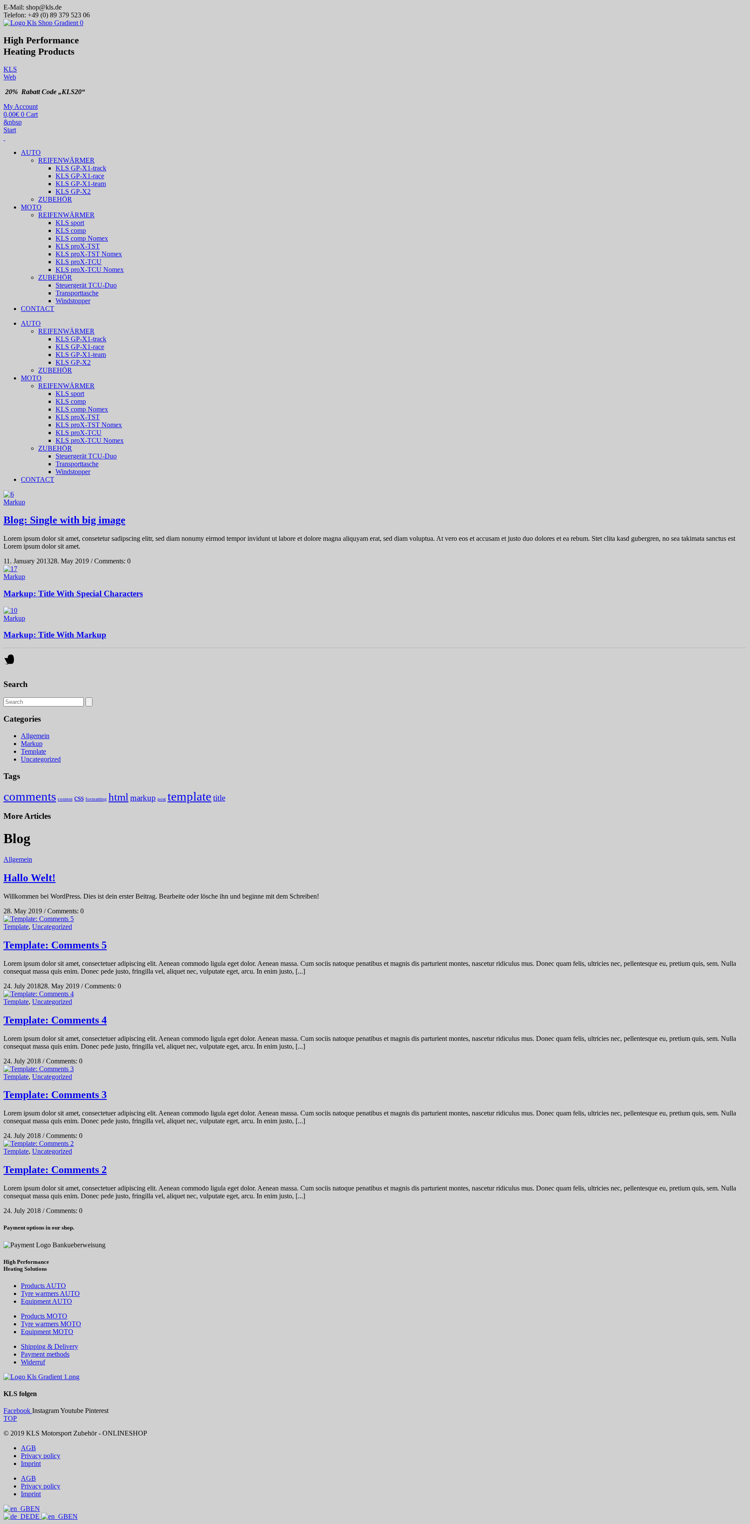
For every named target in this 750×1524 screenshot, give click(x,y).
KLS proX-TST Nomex (89, 254)
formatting (96, 799)
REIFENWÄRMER (66, 160)
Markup (14, 502)
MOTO (31, 207)
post (162, 799)
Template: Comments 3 (55, 1094)
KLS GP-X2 (73, 191)
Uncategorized (41, 759)
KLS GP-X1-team (81, 183)
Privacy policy (40, 1455)
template (189, 796)
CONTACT (37, 308)
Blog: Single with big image (64, 520)
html (118, 797)
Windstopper (73, 300)
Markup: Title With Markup (54, 634)
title (219, 797)
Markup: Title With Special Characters (73, 593)
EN (35, 1508)
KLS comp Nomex (82, 238)
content (65, 799)
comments (29, 796)
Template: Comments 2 (55, 1169)
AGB (28, 1448)
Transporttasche (77, 293)
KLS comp (71, 230)
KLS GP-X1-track (81, 168)
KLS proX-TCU (79, 261)
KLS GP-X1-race (80, 176)
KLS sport (70, 222)
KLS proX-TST (78, 246)
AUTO (31, 152)
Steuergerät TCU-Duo (86, 285)
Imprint (31, 1463)
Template (33, 751)
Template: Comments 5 (55, 945)
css (79, 797)
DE (35, 1516)
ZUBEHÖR (55, 199)
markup (143, 797)
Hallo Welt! (29, 877)
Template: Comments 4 (55, 1020)
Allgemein (35, 735)
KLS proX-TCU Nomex (90, 269)
